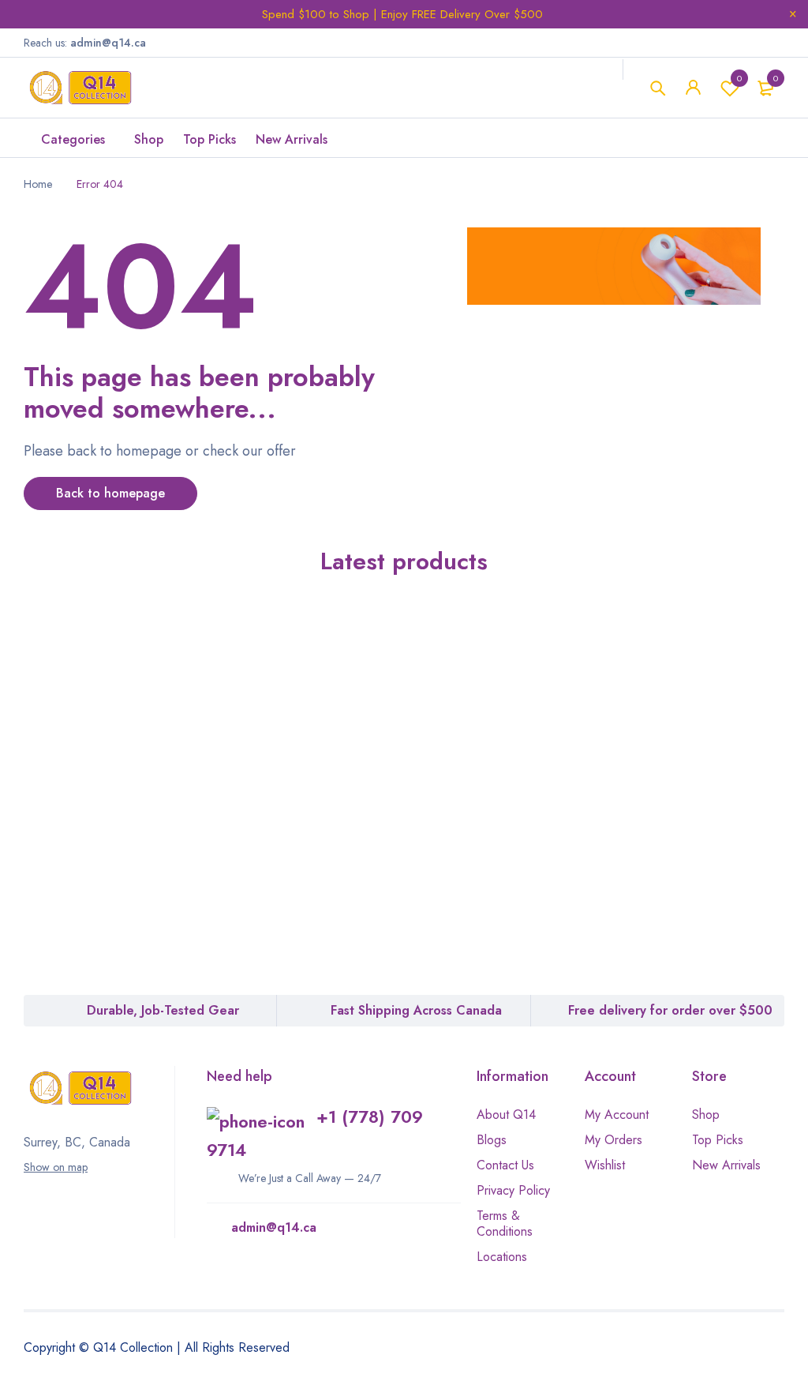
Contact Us (505, 1165)
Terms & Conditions (505, 1223)
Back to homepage (110, 493)
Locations (502, 1257)
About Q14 (506, 1114)
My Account (617, 1114)
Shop (706, 1114)
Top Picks (717, 1140)
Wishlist (739, 78)
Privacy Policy (513, 1190)
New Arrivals (726, 1165)
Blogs (492, 1140)
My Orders (613, 1140)
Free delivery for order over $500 (670, 1010)
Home (38, 184)
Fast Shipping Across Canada (416, 1010)
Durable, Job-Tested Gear (163, 1010)
